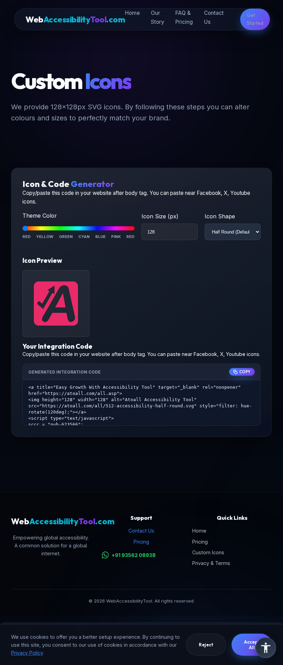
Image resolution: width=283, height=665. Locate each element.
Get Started (255, 19)
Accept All (252, 644)
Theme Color (39, 215)
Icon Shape (220, 216)
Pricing (141, 542)
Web (75, 19)
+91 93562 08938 (133, 555)
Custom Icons (208, 552)
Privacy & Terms (211, 563)
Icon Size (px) (160, 216)
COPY (245, 371)
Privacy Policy (27, 653)
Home (132, 13)
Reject (206, 644)
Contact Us (141, 531)
